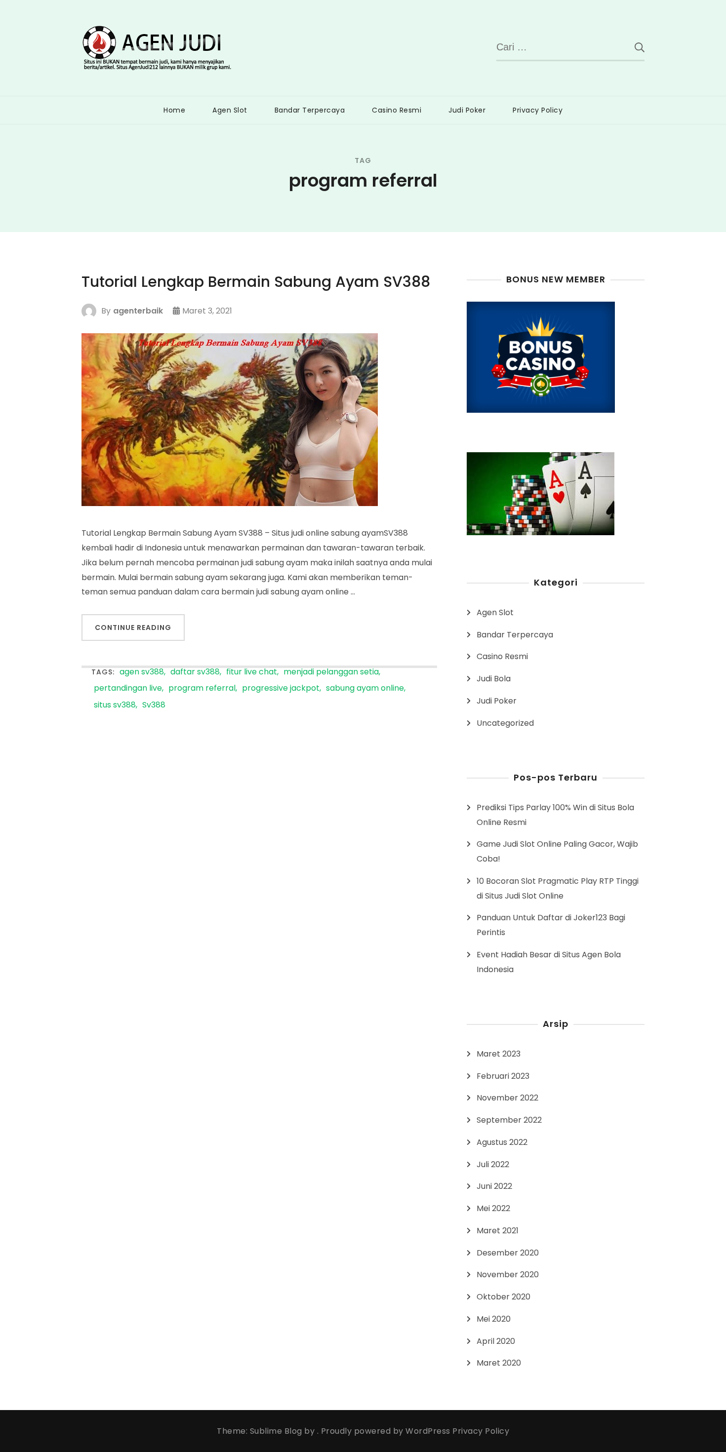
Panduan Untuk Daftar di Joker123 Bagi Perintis (551, 925)
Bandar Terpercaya (310, 110)
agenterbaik (138, 310)
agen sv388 (142, 672)
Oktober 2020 (503, 1296)
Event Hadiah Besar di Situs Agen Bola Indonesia (549, 962)
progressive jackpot (281, 688)
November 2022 (507, 1097)
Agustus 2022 (502, 1142)
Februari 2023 (503, 1076)
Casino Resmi (396, 110)
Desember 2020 (508, 1252)
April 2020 (496, 1341)
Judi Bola (494, 678)
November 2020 (508, 1274)
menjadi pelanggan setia (331, 672)
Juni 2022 (494, 1186)
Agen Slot (229, 110)
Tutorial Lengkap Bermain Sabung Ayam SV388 (255, 282)
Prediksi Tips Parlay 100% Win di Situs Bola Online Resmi (555, 815)
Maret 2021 (498, 1230)
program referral (202, 688)
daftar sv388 (195, 672)
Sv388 (153, 705)
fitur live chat (251, 672)
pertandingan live (128, 688)
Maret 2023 (499, 1054)
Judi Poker (466, 110)
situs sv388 (115, 705)
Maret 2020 (499, 1363)
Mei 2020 (494, 1319)
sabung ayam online (365, 688)
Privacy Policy (538, 110)
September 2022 (509, 1120)
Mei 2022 (493, 1208)
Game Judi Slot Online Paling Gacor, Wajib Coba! (557, 851)
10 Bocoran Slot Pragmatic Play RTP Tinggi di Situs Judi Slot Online (558, 888)
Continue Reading (133, 627)
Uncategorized (505, 723)
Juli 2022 (493, 1164)
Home (174, 110)
